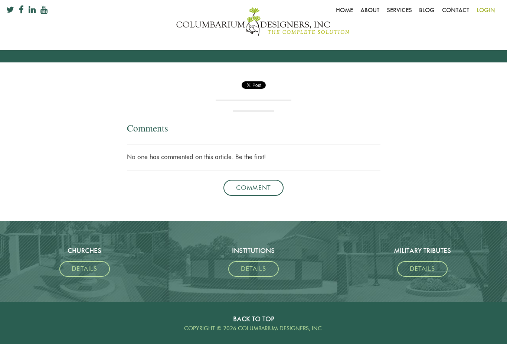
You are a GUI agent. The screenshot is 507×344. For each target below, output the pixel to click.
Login (486, 10)
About (369, 10)
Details (84, 269)
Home (344, 10)
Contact (455, 10)
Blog (427, 10)
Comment (253, 188)
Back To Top (253, 319)
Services (399, 10)
